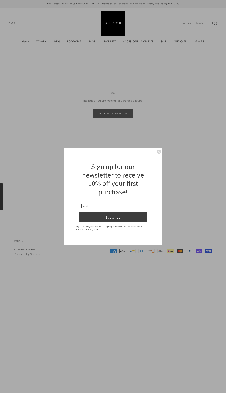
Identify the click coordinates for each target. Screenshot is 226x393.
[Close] (159, 152)
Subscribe (113, 217)
